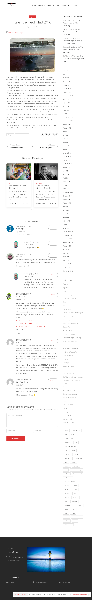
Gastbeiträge (67, 320)
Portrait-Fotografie (69, 390)
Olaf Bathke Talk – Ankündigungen (73, 377)
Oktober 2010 (67, 196)
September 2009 (68, 242)
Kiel (76, 489)
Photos (40, 5)
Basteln (65, 291)
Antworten (52, 227)
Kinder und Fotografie (70, 352)
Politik (65, 387)
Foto (66, 450)
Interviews (66, 345)
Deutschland (68, 442)
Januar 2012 (67, 153)
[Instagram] (53, 134)
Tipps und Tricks (68, 405)
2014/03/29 (39, 183)
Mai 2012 (66, 139)
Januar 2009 (67, 267)
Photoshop (79, 505)
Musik (66, 501)
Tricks (73, 513)
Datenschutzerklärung (80, 595)
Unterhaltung (67, 415)
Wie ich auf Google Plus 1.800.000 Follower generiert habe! (73, 58)
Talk (74, 509)
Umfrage (67, 521)
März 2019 (66, 74)
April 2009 (66, 257)
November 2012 (68, 121)
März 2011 (66, 182)
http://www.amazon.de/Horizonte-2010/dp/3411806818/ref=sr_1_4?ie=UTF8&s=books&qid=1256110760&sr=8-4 (30, 323)
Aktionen (65, 284)
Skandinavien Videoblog (70, 398)
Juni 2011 (66, 171)
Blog (57, 5)
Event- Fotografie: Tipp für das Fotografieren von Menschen (73, 49)
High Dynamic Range (76, 470)
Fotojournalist (79, 458)
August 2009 (67, 246)
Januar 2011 (67, 189)
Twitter (65, 408)
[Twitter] (46, 134)
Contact (75, 5)
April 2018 (66, 78)
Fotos (66, 462)
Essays (65, 302)
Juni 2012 (66, 135)
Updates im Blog (68, 419)
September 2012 (68, 124)
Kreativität (67, 493)
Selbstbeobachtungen (70, 394)
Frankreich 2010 (68, 316)
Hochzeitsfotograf (77, 474)
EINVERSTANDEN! (20, 594)
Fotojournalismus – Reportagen (73, 313)
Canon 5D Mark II (69, 438)
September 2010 (68, 200)
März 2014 (66, 103)
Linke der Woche (68, 356)
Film (64, 306)
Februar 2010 (67, 225)
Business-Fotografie (69, 298)
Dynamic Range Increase (70, 446)
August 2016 (67, 92)
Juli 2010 (65, 207)
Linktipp (66, 497)
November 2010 (68, 192)
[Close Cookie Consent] (89, 595)
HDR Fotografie (68, 331)
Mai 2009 (66, 253)
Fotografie (76, 454)
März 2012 (66, 146)
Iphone (75, 485)
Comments (33, 27)
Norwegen (74, 501)
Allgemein (66, 288)
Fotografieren (68, 458)
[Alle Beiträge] (32, 146)
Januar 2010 (67, 228)
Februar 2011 (67, 185)
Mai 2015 (66, 99)
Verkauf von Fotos (68, 423)
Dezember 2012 (68, 117)
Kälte (75, 493)
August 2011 (67, 167)
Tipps (66, 513)
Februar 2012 (67, 149)
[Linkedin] (56, 134)
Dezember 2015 (68, 96)
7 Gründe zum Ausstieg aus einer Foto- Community (73, 23)
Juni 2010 (66, 210)
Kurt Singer (66, 29)
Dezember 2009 (68, 232)
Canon (72, 434)
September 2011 (68, 164)
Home (34, 5)
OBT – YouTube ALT (69, 373)
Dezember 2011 (68, 157)
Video (74, 521)
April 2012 (66, 142)
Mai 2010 (66, 214)
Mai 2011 (66, 174)
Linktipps (65, 359)
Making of (66, 363)
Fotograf (73, 450)
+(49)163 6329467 (17, 557)
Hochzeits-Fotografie (69, 334)
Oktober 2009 (67, 239)
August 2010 (67, 203)
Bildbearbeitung (76, 430)
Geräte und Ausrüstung (70, 323)
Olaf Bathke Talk (68, 505)
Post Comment (14, 438)
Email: (8, 560)
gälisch (73, 462)
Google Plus (67, 327)
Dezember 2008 (68, 271)
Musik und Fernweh (69, 366)
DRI (76, 442)
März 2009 (66, 260)
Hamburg (67, 466)
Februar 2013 (67, 114)
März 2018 (66, 82)
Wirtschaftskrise (68, 525)
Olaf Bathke (65, 5)
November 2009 (68, 235)
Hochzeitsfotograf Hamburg (72, 338)
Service (49, 5)
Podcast (66, 509)
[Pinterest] (49, 134)
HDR (66, 470)
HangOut (76, 466)
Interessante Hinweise (70, 341)
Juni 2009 (66, 250)
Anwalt (66, 430)
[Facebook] (42, 134)
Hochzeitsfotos (68, 478)
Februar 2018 (67, 85)
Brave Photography (69, 295)
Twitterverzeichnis (77, 517)
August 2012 (67, 128)
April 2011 (66, 178)
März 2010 (66, 221)
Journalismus (68, 489)
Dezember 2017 (68, 89)
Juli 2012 (65, 132)
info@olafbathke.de (15, 560)
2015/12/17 (12, 183)
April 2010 (66, 217)
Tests (64, 401)
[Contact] (8, 557)
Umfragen (66, 412)
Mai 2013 (66, 107)
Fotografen (67, 454)
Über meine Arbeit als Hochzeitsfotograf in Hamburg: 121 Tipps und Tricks (72, 41)
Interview (67, 485)
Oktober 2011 (67, 160)
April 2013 (66, 110)
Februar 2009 (67, 264)
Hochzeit (67, 474)
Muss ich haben (68, 370)
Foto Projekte (67, 309)
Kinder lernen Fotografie (70, 348)
